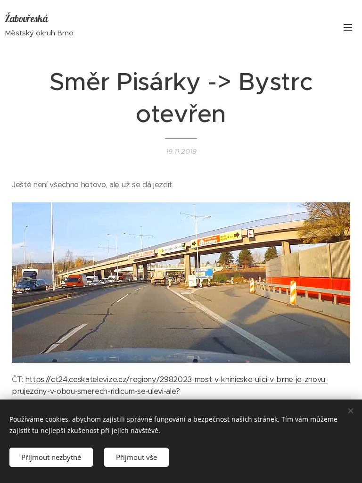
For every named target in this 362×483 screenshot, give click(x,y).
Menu (347, 26)
